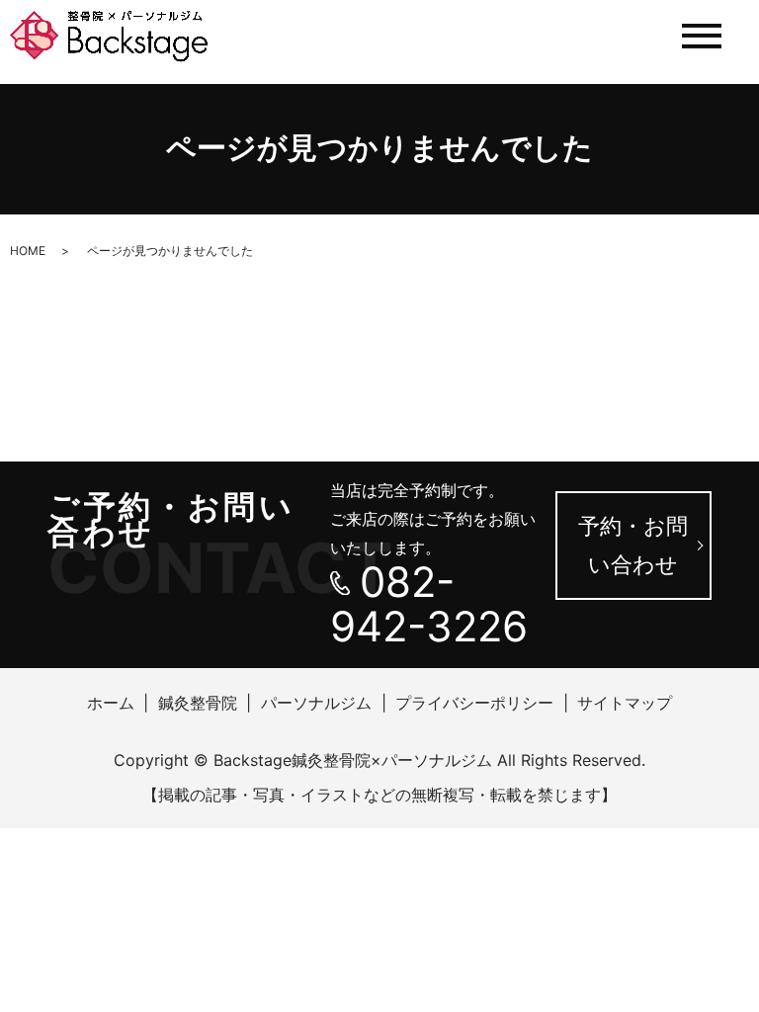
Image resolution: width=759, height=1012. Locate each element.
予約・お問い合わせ (633, 545)
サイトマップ (624, 703)
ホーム (110, 703)
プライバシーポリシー (474, 703)
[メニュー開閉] (701, 36)
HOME (27, 250)
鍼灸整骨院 (197, 703)
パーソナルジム (316, 703)
